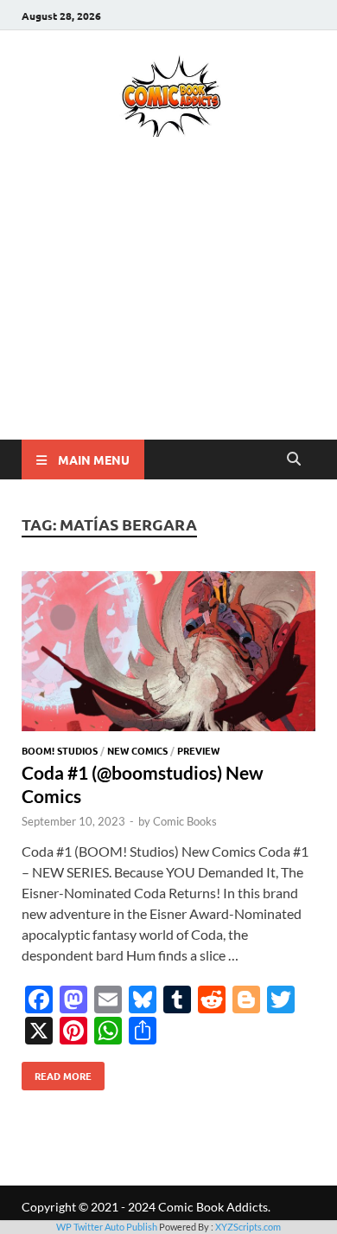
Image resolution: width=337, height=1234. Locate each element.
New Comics (137, 750)
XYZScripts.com (248, 1226)
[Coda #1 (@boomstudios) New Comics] (168, 653)
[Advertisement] (168, 313)
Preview (198, 750)
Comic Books (185, 821)
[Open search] (294, 459)
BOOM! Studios (60, 750)
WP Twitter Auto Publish (106, 1226)
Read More (57, 1072)
